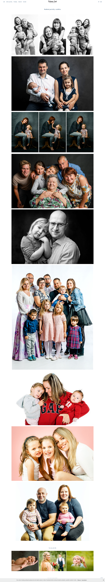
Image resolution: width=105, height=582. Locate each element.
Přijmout (79, 580)
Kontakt (24, 1)
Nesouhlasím (84, 580)
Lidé (4, 1)
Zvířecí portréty (9, 1)
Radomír (20, 1)
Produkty (15, 1)
